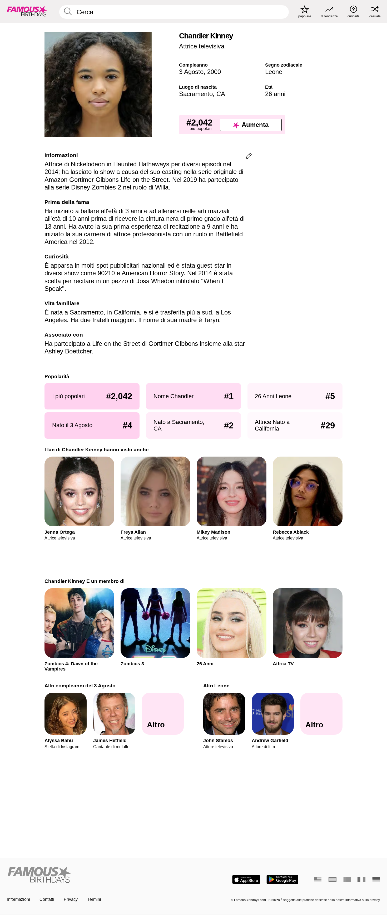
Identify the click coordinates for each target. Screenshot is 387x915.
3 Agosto (191, 71)
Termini (94, 899)
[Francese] (362, 879)
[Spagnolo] (333, 879)
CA (220, 93)
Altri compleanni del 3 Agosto (80, 685)
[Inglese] (318, 879)
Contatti (46, 899)
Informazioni (18, 899)
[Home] (98, 875)
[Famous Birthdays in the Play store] (282, 879)
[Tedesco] (376, 879)
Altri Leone (216, 685)
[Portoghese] (347, 879)
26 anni (275, 93)
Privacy (71, 899)
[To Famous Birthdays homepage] (27, 11)
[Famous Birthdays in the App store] (246, 879)
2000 (214, 71)
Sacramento (196, 93)
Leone (273, 71)
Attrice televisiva (201, 46)
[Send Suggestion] (249, 157)
